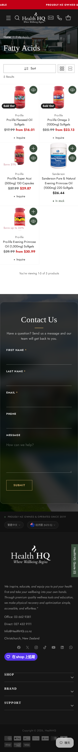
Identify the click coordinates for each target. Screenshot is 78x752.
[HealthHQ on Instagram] (36, 647)
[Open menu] (8, 17)
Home (7, 37)
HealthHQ (50, 730)
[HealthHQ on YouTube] (53, 647)
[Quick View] (33, 90)
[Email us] (50, 17)
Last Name (16, 371)
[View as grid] (62, 68)
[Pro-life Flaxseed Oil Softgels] (19, 97)
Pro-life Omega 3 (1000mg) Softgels (58, 122)
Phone (11, 414)
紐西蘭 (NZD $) (44, 525)
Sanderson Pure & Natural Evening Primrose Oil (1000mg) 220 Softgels (58, 183)
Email (12, 393)
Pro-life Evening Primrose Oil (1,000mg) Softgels (19, 244)
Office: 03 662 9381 (17, 617)
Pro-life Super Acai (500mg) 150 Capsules (19, 180)
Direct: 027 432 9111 (17, 624)
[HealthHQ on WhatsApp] (71, 647)
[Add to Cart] (33, 148)
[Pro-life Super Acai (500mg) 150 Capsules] (19, 156)
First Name (16, 350)
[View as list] (70, 68)
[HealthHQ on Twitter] (27, 647)
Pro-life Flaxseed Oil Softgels (19, 122)
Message (13, 435)
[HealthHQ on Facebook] (19, 647)
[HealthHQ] (34, 18)
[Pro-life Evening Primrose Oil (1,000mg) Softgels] (19, 219)
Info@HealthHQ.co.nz (18, 631)
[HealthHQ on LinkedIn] (62, 647)
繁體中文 (12, 525)
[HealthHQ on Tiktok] (45, 647)
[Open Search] (17, 17)
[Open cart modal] (68, 17)
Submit (19, 485)
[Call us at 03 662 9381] (59, 17)
